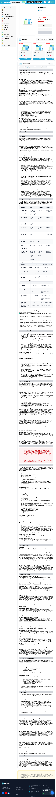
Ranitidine (40, 10)
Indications (22, 67)
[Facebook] (3, 793)
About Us (17, 785)
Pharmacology (38, 67)
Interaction (44, 67)
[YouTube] (6, 793)
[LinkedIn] (8, 793)
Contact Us (18, 792)
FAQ (16, 791)
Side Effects (32, 67)
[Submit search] (23, 2)
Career (17, 794)
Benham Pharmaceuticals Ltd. (44, 12)
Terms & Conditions (19, 789)
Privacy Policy (18, 787)
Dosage (27, 67)
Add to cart (45, 32)
